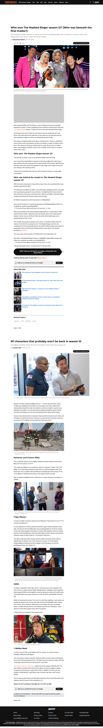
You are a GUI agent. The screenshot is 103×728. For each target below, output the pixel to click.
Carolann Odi (17, 347)
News (34, 321)
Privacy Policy (38, 715)
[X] (93, 2)
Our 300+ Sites (69, 712)
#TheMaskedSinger (50, 204)
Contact (50, 712)
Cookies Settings (53, 718)
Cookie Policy (69, 715)
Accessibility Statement (20, 718)
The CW (50, 2)
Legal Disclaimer (85, 715)
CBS (37, 2)
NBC (45, 2)
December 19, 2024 (44, 208)
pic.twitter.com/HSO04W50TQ (36, 240)
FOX (41, 2)
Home (15, 328)
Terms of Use (52, 715)
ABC (33, 2)
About (55, 2)
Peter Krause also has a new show (24, 666)
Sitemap (61, 2)
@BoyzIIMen (50, 238)
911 (19, 700)
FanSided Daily (84, 712)
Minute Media (12, 722)
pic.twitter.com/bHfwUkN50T (29, 206)
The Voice (28, 321)
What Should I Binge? (25, 2)
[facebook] (90, 2)
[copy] (23, 43)
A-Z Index (37, 718)
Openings (37, 712)
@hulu (17, 206)
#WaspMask (46, 200)
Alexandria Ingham (19, 39)
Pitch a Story (17, 715)
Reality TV (16, 321)
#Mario (18, 200)
